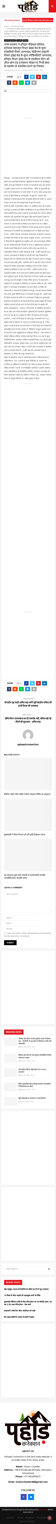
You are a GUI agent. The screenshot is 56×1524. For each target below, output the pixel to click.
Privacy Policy (42, 1518)
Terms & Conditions (27, 1521)
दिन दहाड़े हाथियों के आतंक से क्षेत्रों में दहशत (19, 1317)
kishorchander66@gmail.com (32, 1481)
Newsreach (43, 1509)
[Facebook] (24, 1497)
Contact (20, 1518)
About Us (10, 1518)
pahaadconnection (14, 70)
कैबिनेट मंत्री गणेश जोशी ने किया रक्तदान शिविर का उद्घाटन (27, 794)
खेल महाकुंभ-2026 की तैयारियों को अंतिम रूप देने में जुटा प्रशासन (26, 1289)
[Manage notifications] (49, 1518)
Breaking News (10, 40)
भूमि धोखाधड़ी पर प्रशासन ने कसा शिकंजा (32, 1098)
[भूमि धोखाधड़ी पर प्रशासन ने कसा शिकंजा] (10, 1101)
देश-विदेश (25, 40)
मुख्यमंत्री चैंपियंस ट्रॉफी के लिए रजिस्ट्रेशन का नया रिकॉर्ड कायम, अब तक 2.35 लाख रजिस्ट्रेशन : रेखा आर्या (28, 1303)
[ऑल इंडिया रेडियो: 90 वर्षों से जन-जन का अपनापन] (10, 1072)
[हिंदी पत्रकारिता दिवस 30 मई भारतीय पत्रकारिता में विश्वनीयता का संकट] (10, 1087)
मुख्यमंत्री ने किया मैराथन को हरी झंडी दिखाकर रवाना (24, 834)
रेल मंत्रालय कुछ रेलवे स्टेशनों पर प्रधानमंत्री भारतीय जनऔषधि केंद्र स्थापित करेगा (24, 876)
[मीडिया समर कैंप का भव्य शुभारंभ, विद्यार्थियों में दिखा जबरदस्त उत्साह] (10, 1058)
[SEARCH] (49, 1269)
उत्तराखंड (19, 40)
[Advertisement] (28, 147)
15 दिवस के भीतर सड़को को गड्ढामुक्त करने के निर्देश (22, 1295)
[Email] (31, 1497)
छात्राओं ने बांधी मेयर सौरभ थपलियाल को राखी (19, 1310)
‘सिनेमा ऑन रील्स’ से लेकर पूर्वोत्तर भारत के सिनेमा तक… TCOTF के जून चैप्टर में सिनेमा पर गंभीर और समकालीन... (35, 1041)
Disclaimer (30, 1518)
